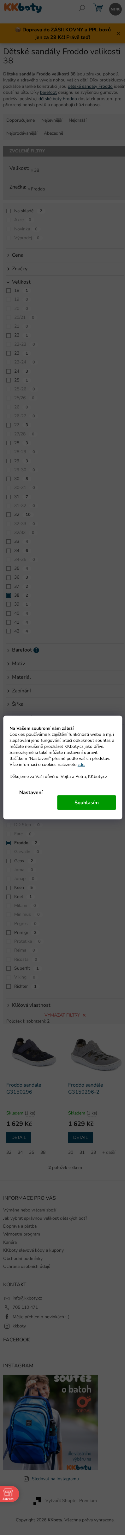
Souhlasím (86, 802)
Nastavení (31, 792)
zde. (81, 764)
